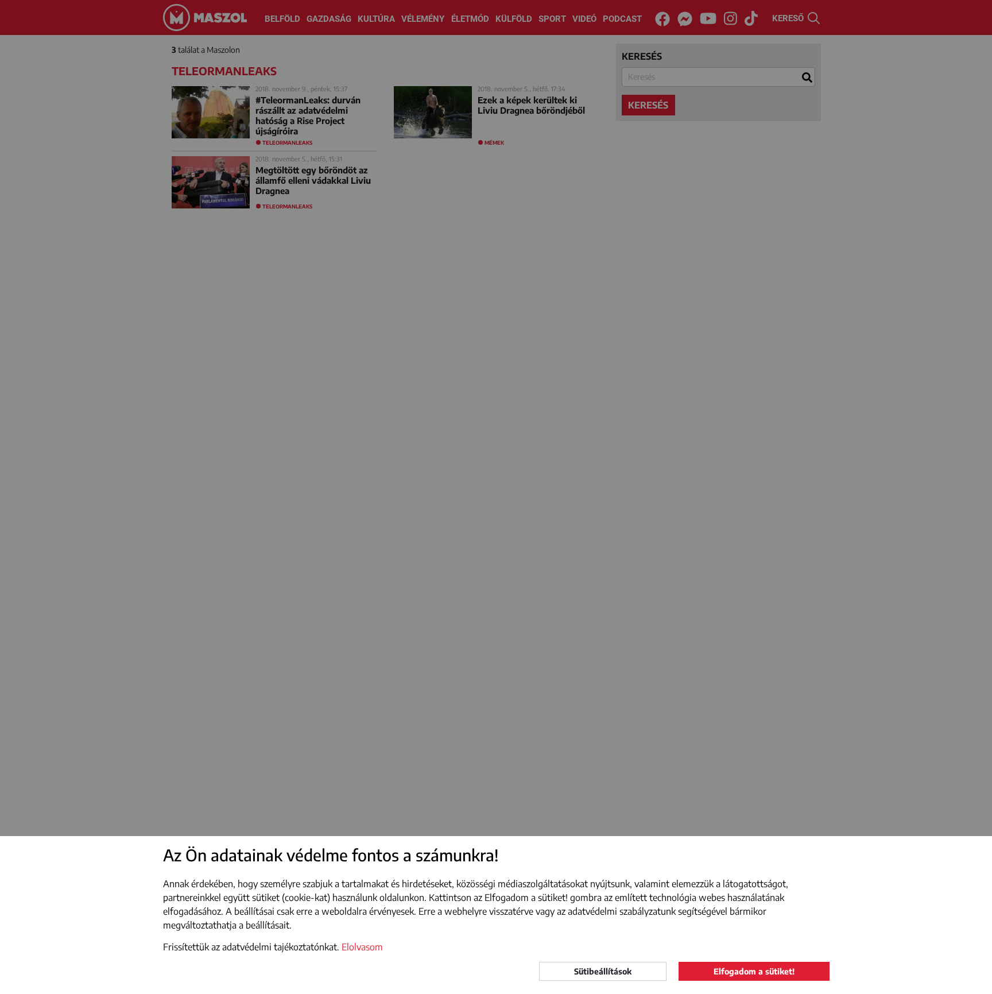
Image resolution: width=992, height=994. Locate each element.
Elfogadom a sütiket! (754, 971)
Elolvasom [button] (362, 947)
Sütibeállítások (602, 971)
